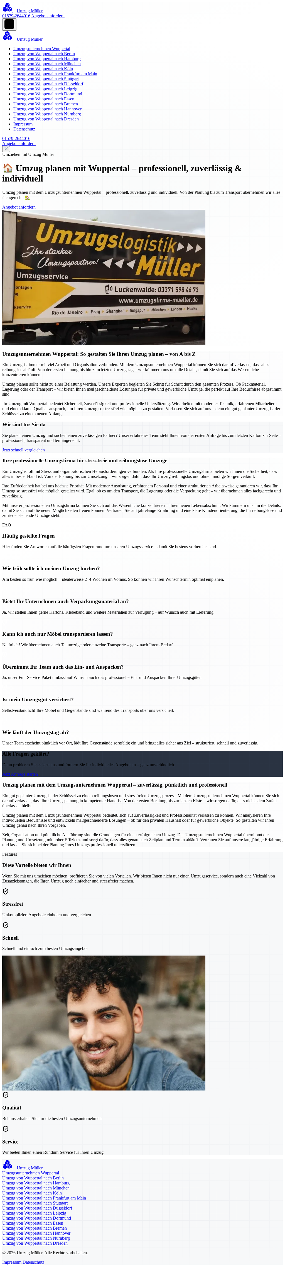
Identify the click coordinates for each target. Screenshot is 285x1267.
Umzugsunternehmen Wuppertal (41, 48)
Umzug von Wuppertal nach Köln (43, 68)
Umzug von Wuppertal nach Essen (43, 98)
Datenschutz (24, 129)
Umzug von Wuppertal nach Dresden (46, 119)
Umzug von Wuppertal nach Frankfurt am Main (55, 73)
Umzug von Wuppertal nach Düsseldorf (48, 83)
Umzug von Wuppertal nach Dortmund (47, 93)
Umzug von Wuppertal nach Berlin (44, 53)
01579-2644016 (16, 15)
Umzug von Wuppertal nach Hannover (47, 109)
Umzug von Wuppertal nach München (47, 63)
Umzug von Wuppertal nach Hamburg (47, 58)
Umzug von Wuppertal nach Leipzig (45, 88)
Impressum (23, 124)
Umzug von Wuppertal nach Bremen (45, 103)
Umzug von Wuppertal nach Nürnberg (47, 114)
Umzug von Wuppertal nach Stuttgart (46, 78)
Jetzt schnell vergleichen (23, 450)
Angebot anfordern (48, 15)
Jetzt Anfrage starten (20, 774)
